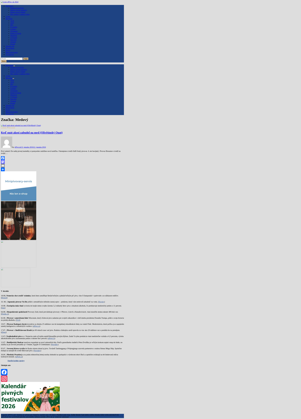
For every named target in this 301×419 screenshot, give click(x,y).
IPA (11, 25)
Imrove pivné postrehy (18, 10)
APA (12, 23)
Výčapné (13, 38)
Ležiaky (13, 29)
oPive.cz (36, 326)
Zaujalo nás (10, 46)
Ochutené (14, 31)
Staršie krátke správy (16, 361)
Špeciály (13, 40)
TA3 (18, 320)
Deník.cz (5, 314)
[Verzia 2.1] (18, 239)
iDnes (4, 332)
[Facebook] (62, 158)
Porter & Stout (15, 33)
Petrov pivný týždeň (17, 12)
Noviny (101, 302)
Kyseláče (13, 27)
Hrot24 (4, 298)
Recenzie (9, 19)
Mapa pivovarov (12, 52)
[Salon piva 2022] (15, 287)
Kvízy (8, 50)
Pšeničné (13, 36)
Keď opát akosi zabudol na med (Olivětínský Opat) (32, 132)
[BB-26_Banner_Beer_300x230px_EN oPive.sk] (18, 267)
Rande (12, 44)
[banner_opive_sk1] (18, 200)
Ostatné (13, 42)
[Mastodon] (62, 162)
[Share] (62, 169)
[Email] (62, 166)
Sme (3, 308)
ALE (12, 21)
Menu (4, 61)
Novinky (54, 345)
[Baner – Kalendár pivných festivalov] (30, 411)
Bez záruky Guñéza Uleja (20, 14)
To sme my (10, 55)
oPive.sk (18, 147)
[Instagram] (62, 378)
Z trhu (8, 16)
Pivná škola (10, 48)
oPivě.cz (51, 338)
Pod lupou (9, 6)
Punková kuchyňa (17, 8)
